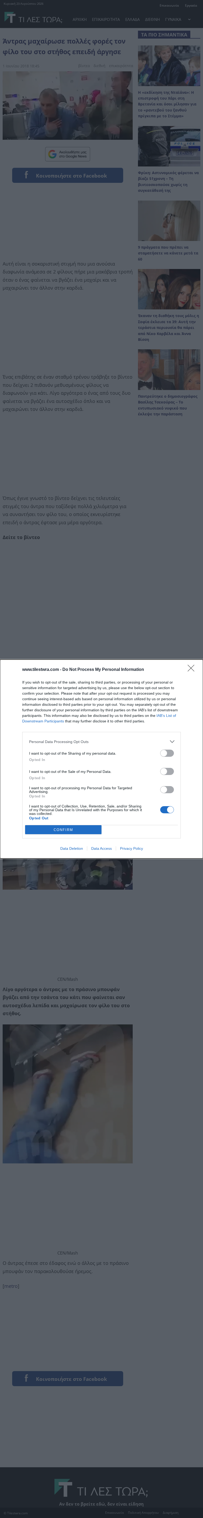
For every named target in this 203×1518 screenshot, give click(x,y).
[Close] (193, 670)
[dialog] (101, 759)
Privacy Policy (131, 848)
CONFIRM (63, 830)
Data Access (101, 848)
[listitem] (101, 741)
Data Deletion (71, 848)
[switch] (167, 753)
